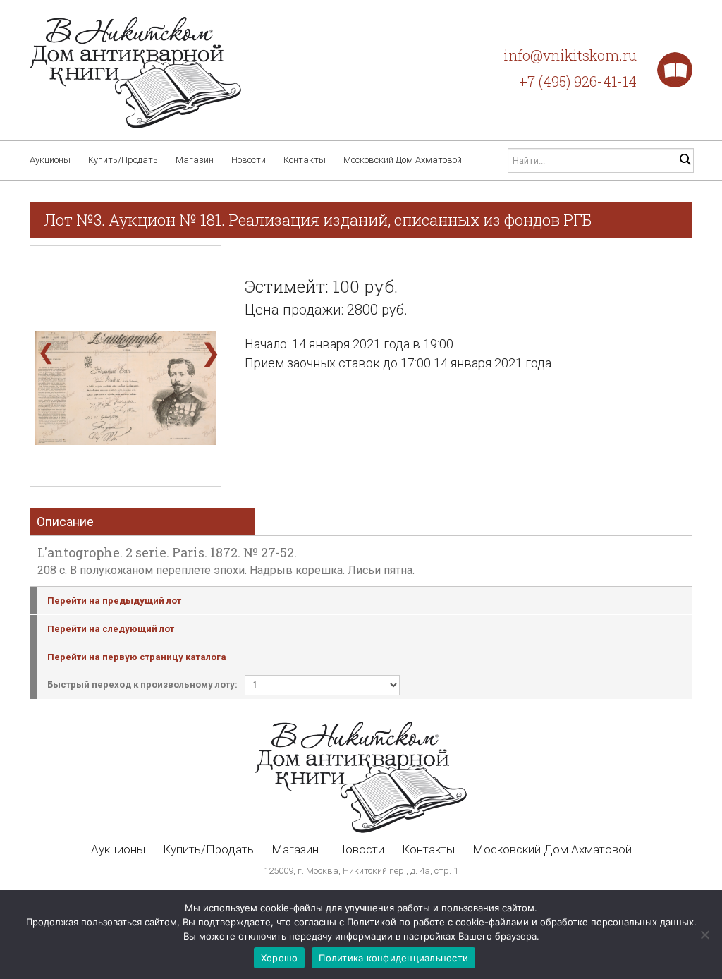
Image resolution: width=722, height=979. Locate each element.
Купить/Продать (123, 159)
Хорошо (279, 957)
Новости (248, 159)
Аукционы (50, 159)
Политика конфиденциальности (393, 957)
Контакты (304, 159)
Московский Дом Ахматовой (402, 159)
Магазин (195, 159)
